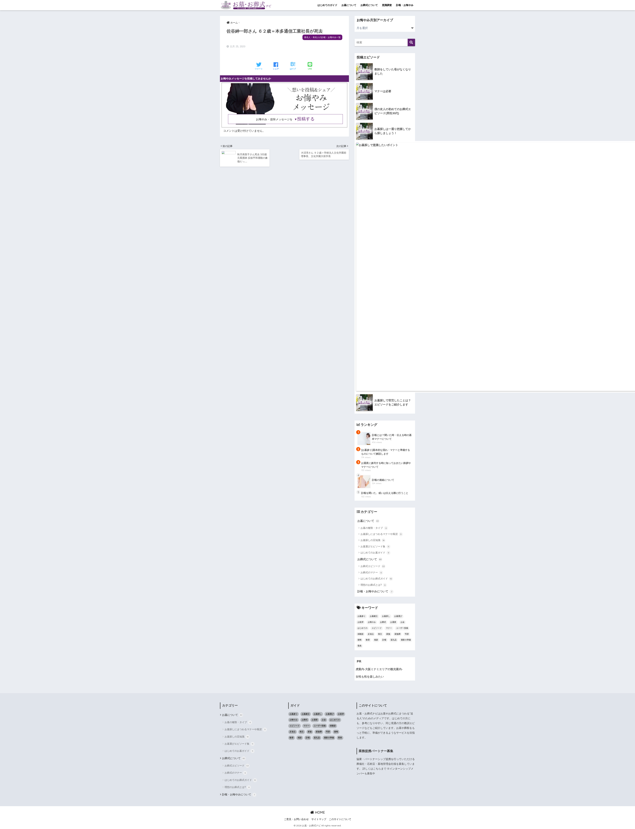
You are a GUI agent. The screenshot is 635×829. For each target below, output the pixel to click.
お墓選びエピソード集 (374, 546)
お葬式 (383, 622)
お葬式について (369, 5)
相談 (376, 640)
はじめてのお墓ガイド (374, 552)
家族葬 (398, 634)
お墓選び (398, 616)
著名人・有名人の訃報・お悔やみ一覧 (322, 37)
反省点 (371, 634)
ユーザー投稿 (402, 628)
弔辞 (407, 634)
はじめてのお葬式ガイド (376, 578)
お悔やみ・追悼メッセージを (285, 119)
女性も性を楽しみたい (370, 676)
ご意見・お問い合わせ (296, 819)
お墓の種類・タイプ (373, 527)
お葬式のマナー (371, 572)
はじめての (362, 628)
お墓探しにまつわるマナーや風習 (381, 534)
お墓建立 (374, 616)
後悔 (359, 640)
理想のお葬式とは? (372, 584)
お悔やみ (372, 622)
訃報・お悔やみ (404, 5)
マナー (389, 628)
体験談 (360, 634)
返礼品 (394, 640)
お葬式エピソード (372, 566)
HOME (319, 812)
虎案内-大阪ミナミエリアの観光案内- (379, 669)
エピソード (377, 628)
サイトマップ (318, 819)
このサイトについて (340, 819)
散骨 (368, 640)
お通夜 (393, 622)
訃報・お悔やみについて (374, 591)
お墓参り (361, 616)
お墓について (348, 5)
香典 (359, 646)
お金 (402, 622)
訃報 (384, 640)
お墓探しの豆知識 (372, 540)
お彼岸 (360, 622)
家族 (388, 634)
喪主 (380, 634)
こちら (377, 768)
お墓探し (386, 616)
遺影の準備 (406, 640)
